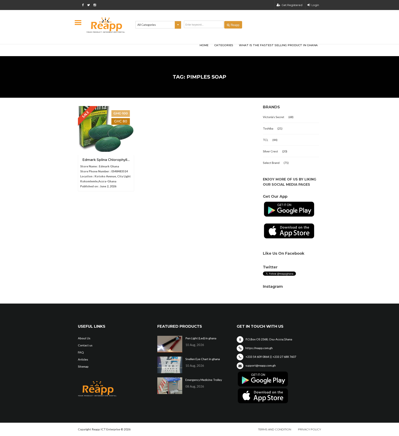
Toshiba (268, 128)
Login (315, 5)
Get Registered (292, 5)
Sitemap (83, 366)
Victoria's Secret (273, 117)
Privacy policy (309, 429)
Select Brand (271, 162)
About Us (84, 338)
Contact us (85, 345)
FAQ (81, 352)
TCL (265, 140)
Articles (83, 359)
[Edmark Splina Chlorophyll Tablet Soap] (106, 129)
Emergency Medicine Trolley (203, 380)
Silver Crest (270, 151)
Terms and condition (274, 429)
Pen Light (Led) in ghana (200, 338)
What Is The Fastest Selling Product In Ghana (278, 45)
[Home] (105, 25)
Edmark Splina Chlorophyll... (106, 160)
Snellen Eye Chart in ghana (202, 359)
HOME (204, 45)
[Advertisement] (139, 49)
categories (223, 45)
